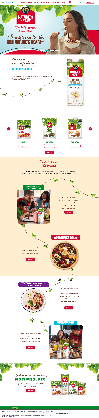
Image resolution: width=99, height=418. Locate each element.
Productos (23, 2)
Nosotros (36, 2)
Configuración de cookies (62, 413)
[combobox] (90, 2)
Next (90, 128)
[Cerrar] (96, 413)
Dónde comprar (55, 2)
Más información (10, 416)
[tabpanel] (49, 30)
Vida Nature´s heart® (45, 2)
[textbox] (90, 2)
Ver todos (49, 152)
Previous (8, 128)
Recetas (30, 2)
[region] (49, 413)
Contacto (63, 2)
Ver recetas (30, 390)
